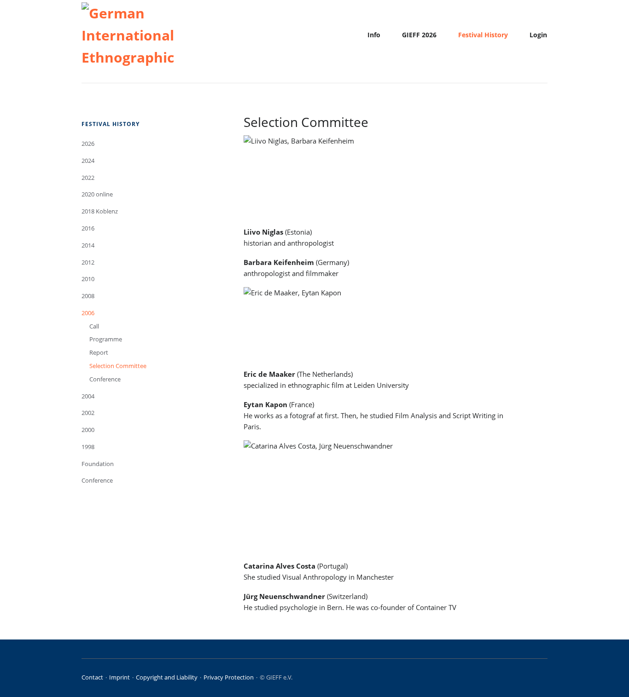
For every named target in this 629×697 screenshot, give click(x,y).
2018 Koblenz (100, 211)
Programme (105, 339)
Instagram (530, 679)
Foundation (98, 464)
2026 (88, 143)
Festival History (483, 34)
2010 (88, 279)
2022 (88, 177)
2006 (88, 313)
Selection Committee (117, 366)
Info (373, 34)
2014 (88, 245)
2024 (88, 160)
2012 (88, 262)
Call (94, 326)
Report (98, 352)
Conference (105, 379)
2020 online (97, 194)
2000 (88, 430)
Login (538, 34)
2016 (88, 228)
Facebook (517, 679)
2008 (88, 296)
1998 (88, 447)
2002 (88, 413)
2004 (88, 396)
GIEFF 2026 (419, 34)
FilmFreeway (543, 679)
